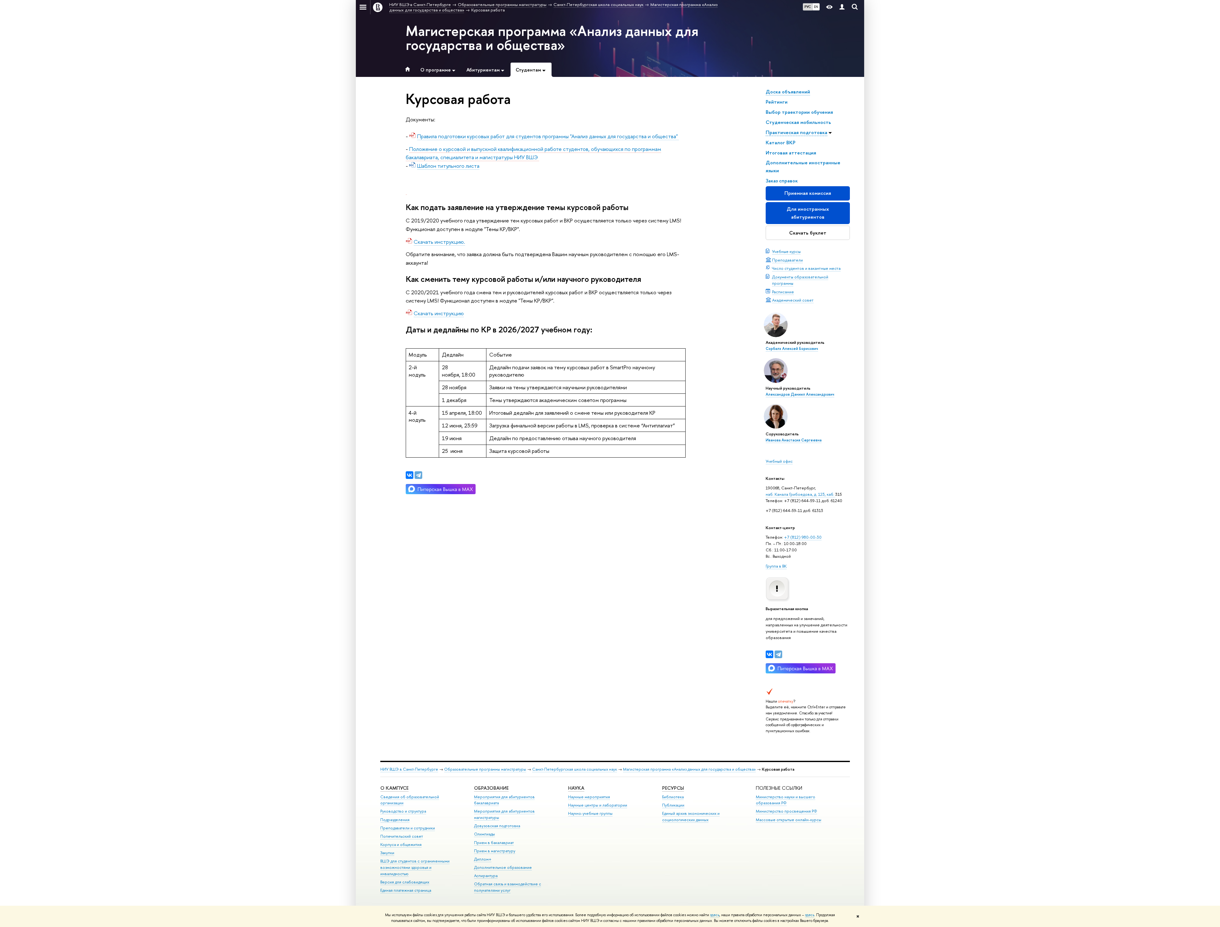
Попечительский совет (401, 836)
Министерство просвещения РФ (786, 811)
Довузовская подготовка (497, 825)
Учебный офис (779, 461)
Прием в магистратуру (494, 851)
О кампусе (394, 788)
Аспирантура (486, 875)
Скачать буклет (807, 232)
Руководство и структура (403, 811)
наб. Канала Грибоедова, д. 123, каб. (800, 494)
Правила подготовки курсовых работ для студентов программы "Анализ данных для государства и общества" (548, 136)
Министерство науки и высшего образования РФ (785, 800)
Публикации (673, 805)
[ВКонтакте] (769, 654)
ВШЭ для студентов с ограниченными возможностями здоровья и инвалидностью (415, 867)
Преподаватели (787, 260)
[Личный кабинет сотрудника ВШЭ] (842, 7)
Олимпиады (484, 834)
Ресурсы (673, 788)
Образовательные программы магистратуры (485, 769)
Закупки (387, 852)
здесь (714, 914)
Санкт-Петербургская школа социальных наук (574, 769)
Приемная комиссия (807, 193)
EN (816, 6)
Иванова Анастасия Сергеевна (794, 440)
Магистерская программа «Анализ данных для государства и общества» (552, 37)
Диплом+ (482, 859)
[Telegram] (778, 654)
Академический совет (793, 300)
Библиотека (673, 797)
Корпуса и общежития (401, 844)
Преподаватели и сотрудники (407, 828)
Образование (491, 788)
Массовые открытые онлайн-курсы (788, 819)
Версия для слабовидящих (404, 882)
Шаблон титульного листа (448, 165)
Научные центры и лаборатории (597, 805)
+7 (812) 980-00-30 (803, 537)
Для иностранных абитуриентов (808, 213)
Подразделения (395, 819)
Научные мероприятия (589, 797)
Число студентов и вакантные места (806, 268)
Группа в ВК (776, 566)
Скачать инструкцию (439, 313)
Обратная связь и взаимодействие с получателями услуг (507, 887)
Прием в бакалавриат (494, 842)
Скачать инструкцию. (439, 241)
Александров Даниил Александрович (800, 394)
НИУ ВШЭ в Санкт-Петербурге (409, 769)
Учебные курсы (786, 251)
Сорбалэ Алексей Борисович (792, 348)
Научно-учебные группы (590, 813)
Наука (576, 788)
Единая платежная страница (405, 890)
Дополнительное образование (503, 867)
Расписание (783, 292)
